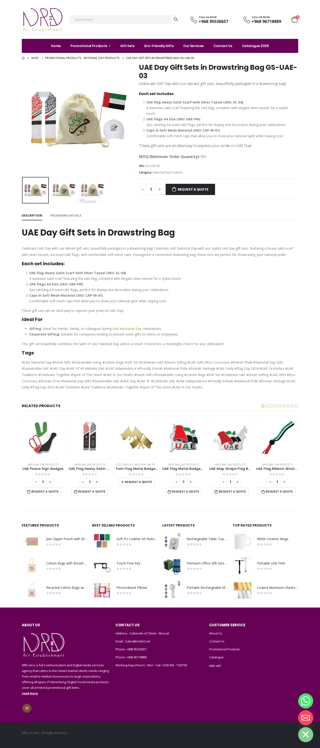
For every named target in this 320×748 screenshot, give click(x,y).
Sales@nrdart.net (137, 641)
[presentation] (22, 119)
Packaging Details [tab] (66, 215)
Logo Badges (124, 464)
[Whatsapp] (305, 700)
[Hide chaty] (305, 734)
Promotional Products (89, 46)
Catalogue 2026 (255, 46)
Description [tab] (32, 215)
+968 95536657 (136, 649)
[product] (43, 438)
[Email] (305, 717)
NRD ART (215, 666)
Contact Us (222, 46)
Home (56, 46)
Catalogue (216, 657)
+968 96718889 (136, 657)
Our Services (193, 46)
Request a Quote (193, 189)
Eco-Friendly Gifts (159, 46)
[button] (263, 406)
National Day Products (168, 172)
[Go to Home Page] (23, 58)
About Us (215, 633)
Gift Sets (127, 46)
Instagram (27, 708)
